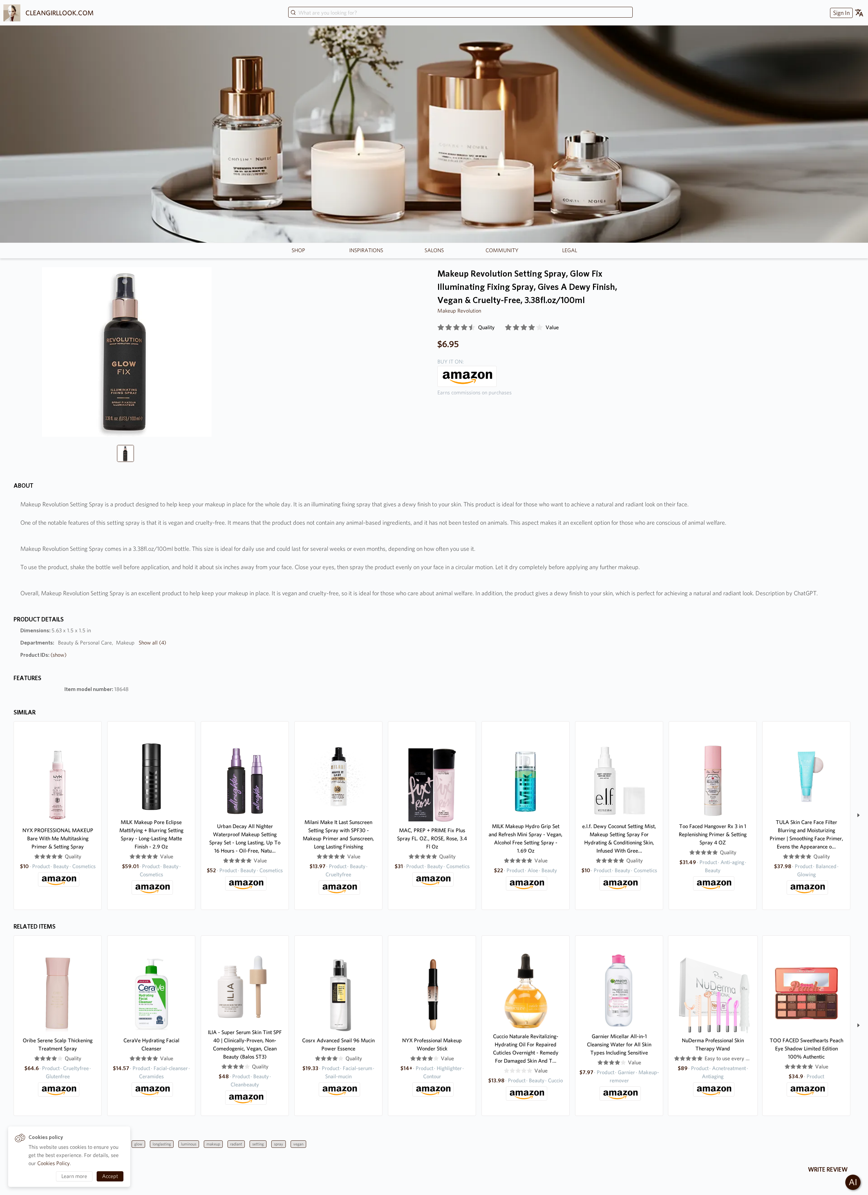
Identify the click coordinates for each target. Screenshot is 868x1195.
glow (138, 1143)
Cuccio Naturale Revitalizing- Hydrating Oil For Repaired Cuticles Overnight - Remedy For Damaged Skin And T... (525, 1048)
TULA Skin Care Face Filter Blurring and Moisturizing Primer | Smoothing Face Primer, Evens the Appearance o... (806, 834)
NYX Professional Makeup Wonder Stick (432, 1044)
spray (278, 1143)
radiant (236, 1143)
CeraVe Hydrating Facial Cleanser (151, 1044)
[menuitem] (840, 12)
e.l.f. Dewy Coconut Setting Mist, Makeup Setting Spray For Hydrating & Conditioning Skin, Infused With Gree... (619, 838)
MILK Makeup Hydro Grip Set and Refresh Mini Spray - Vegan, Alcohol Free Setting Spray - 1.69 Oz (526, 838)
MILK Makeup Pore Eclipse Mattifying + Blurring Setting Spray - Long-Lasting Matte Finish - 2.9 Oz (151, 834)
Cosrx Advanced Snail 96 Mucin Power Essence (338, 1044)
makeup (213, 1143)
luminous (188, 1143)
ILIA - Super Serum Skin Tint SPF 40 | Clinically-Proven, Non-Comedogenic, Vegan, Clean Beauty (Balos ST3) (245, 1044)
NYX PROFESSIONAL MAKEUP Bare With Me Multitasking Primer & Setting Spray (57, 838)
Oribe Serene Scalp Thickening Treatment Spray (58, 1044)
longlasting (162, 1143)
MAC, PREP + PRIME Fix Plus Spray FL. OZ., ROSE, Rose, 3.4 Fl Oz (432, 838)
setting (258, 1143)
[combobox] (460, 12)
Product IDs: (43, 654)
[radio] (440, 327)
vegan (298, 1143)
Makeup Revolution (459, 310)
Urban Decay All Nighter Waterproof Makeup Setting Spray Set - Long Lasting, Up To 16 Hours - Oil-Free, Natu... (244, 838)
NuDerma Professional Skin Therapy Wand (713, 1044)
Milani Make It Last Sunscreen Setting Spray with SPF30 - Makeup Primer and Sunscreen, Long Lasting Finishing (338, 834)
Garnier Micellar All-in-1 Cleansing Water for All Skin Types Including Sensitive (619, 1044)
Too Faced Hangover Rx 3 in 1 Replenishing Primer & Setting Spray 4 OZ (713, 834)
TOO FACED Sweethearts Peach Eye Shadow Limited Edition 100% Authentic (806, 1048)
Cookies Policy (53, 1163)
